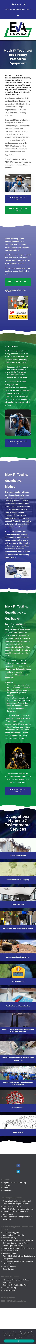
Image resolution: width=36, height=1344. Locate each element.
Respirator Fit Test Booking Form (15, 1285)
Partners (6, 1188)
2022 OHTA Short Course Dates (13, 1301)
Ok (19, 1341)
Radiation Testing (18, 981)
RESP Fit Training (9, 1287)
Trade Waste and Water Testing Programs (18, 1248)
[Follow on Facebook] (18, 1165)
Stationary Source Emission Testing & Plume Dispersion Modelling (18, 1030)
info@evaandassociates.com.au (19, 9)
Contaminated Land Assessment (18, 957)
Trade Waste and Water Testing (18, 1006)
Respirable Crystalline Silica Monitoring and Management (18, 1059)
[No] (33, 1337)
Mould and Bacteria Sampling (18, 880)
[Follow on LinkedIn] (18, 1171)
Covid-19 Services (18, 1108)
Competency (7, 1190)
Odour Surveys (18, 1132)
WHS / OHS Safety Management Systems (18, 1209)
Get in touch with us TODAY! (18, 209)
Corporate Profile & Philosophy (14, 1182)
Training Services (8, 1297)
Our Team (6, 1185)
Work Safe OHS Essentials (12, 1206)
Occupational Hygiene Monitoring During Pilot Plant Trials (18, 1083)
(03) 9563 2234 (19, 4)
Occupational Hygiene (18, 855)
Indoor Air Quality (18, 904)
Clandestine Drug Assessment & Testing (18, 929)
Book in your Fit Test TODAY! (18, 198)
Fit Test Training (9, 1290)
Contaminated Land (10, 1251)
